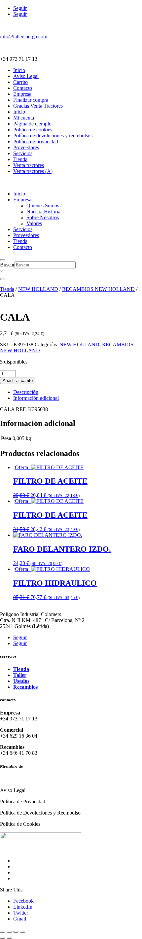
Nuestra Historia (43, 211)
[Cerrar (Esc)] (22, 932)
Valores (34, 223)
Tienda (20, 159)
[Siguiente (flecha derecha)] (9, 938)
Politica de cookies (32, 129)
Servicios (22, 153)
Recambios (25, 687)
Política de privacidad (35, 141)
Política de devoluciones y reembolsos (52, 135)
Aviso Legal (26, 76)
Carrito (20, 82)
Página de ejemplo (32, 123)
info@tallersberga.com (23, 36)
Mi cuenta (23, 118)
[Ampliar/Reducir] (2, 932)
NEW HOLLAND (38, 289)
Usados (21, 681)
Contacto (22, 88)
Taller (19, 675)
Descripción (25, 392)
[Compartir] (15, 932)
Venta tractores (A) (33, 171)
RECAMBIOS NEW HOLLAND (98, 289)
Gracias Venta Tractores (38, 106)
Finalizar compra (30, 100)
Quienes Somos (42, 205)
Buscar (7, 264)
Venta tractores (28, 165)
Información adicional (36, 398)
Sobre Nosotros (42, 217)
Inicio (19, 70)
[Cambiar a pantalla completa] (9, 932)
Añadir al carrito (18, 380)
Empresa (22, 94)
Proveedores (26, 147)
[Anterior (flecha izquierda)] (2, 938)
